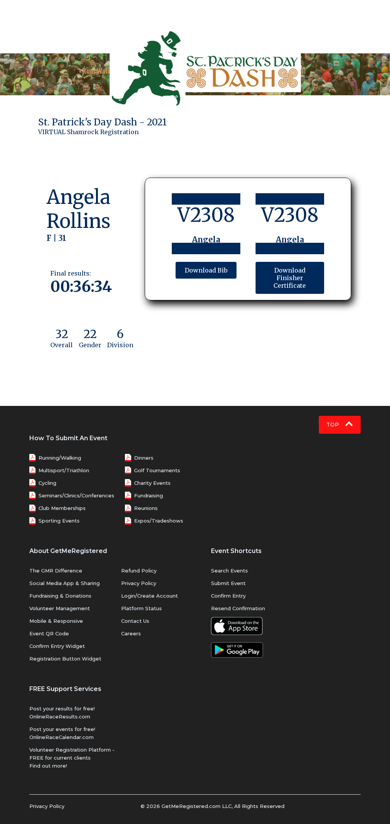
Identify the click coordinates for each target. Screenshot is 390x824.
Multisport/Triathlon (63, 470)
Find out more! (48, 766)
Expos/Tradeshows (158, 521)
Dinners (143, 458)
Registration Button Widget (65, 659)
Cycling (47, 483)
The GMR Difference (55, 571)
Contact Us (135, 621)
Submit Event (228, 583)
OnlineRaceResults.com (59, 716)
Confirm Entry (228, 596)
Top (333, 424)
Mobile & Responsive (56, 621)
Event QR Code (49, 633)
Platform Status (141, 608)
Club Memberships (62, 508)
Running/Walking (59, 458)
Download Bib (206, 270)
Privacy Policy (138, 583)
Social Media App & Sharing (64, 583)
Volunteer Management (59, 608)
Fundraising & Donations (60, 596)
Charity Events (152, 483)
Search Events (229, 571)
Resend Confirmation (238, 608)
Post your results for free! (62, 708)
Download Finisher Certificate (289, 277)
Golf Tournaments (157, 470)
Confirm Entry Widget (57, 646)
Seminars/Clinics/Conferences (76, 495)
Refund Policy (139, 571)
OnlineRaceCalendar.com (61, 737)
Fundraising (148, 495)
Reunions (146, 508)
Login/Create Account (149, 596)
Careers (131, 633)
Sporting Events (59, 521)
